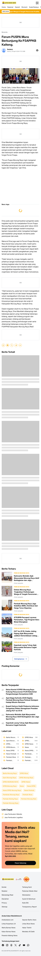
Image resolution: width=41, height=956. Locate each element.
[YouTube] (24, 945)
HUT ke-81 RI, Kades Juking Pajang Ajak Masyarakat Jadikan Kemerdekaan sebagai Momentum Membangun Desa (26, 633)
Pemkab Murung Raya (21, 573)
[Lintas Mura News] (9, 3)
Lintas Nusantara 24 (9, 924)
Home (4, 7)
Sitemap (4, 907)
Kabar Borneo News (8, 931)
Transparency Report (29, 907)
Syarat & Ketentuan (28, 899)
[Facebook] (7, 345)
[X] (11, 345)
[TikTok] (20, 945)
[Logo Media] (8, 879)
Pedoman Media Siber (29, 891)
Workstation (26, 895)
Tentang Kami (27, 887)
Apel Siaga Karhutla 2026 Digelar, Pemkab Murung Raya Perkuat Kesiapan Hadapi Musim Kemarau (22, 700)
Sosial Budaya (34, 7)
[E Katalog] (19, 879)
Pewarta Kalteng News (9, 935)
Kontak (4, 887)
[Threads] (11, 945)
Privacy (4, 903)
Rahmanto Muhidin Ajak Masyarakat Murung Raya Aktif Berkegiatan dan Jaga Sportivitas (26, 578)
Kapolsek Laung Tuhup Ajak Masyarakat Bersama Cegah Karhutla (25, 647)
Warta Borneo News (8, 928)
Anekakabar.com (7, 920)
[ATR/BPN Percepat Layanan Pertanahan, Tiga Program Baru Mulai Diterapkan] (7, 619)
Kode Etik (25, 903)
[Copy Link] (20, 345)
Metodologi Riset (7, 895)
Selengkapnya (19, 659)
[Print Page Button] (37, 50)
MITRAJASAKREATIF (13, 951)
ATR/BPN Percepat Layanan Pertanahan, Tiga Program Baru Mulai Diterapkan (26, 619)
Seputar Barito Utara (29, 920)
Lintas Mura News (28, 924)
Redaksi (4, 891)
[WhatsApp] (3, 345)
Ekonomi (24, 7)
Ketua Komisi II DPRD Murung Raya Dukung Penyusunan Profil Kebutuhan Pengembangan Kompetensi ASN (21, 691)
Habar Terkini (26, 928)
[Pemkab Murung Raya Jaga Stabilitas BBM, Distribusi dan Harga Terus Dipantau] (7, 605)
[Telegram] (16, 345)
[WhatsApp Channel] (28, 945)
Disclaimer (5, 899)
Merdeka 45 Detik (28, 931)
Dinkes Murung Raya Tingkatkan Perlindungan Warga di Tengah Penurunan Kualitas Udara (25, 592)
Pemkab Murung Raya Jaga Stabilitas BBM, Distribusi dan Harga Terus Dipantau (26, 606)
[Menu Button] (37, 3)
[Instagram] (7, 945)
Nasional (10, 7)
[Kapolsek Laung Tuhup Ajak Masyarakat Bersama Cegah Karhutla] (7, 646)
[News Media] (26, 879)
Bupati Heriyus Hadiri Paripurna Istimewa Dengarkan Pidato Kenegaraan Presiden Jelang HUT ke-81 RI (22, 708)
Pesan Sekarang (20, 863)
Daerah (17, 7)
